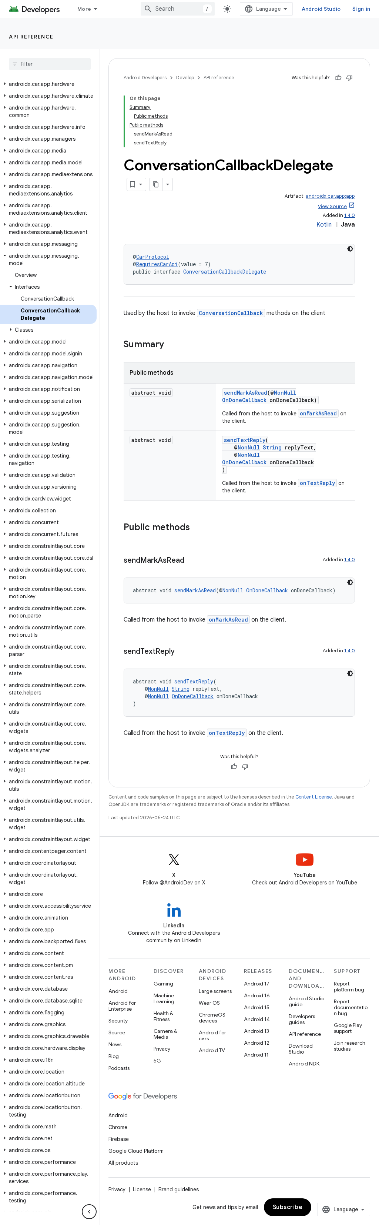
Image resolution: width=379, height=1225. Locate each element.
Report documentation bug (351, 1007)
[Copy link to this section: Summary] (171, 345)
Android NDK (304, 1063)
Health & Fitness (163, 1016)
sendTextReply (244, 440)
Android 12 (256, 1043)
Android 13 (256, 1031)
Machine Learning (164, 998)
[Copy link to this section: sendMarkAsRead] (191, 560)
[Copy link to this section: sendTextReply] (182, 651)
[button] (48, 84)
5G (157, 1060)
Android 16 (257, 995)
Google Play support (348, 1028)
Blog (113, 1056)
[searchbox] (50, 64)
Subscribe (288, 1207)
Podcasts (119, 1068)
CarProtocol (152, 256)
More (84, 9)
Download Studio (301, 1048)
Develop (185, 77)
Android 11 (256, 1054)
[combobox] (178, 9)
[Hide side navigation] (89, 1211)
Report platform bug (349, 986)
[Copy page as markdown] (156, 184)
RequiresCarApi (157, 264)
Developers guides (302, 1019)
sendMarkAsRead (245, 392)
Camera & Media (165, 1034)
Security (118, 1020)
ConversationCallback (231, 313)
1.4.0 (349, 215)
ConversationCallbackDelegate (224, 271)
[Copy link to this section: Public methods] (197, 527)
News (114, 1044)
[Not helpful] (349, 77)
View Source (332, 206)
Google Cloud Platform (136, 1151)
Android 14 (257, 1019)
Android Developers (145, 77)
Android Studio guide (306, 1001)
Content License (313, 797)
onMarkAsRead (318, 413)
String (272, 447)
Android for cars (212, 1035)
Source (116, 1032)
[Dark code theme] (350, 248)
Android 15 (256, 1007)
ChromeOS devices (212, 1017)
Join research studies (349, 1046)
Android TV (212, 1050)
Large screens (215, 991)
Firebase (118, 1139)
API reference (31, 36)
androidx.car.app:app (330, 196)
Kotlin (324, 224)
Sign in (361, 9)
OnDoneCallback (244, 400)
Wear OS (209, 1003)
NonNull (285, 392)
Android (118, 991)
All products (123, 1162)
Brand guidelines (178, 1189)
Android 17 (256, 983)
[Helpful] (338, 77)
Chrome (117, 1127)
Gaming (163, 983)
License (142, 1189)
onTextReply (317, 482)
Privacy (162, 1048)
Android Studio (321, 9)
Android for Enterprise (122, 1006)
